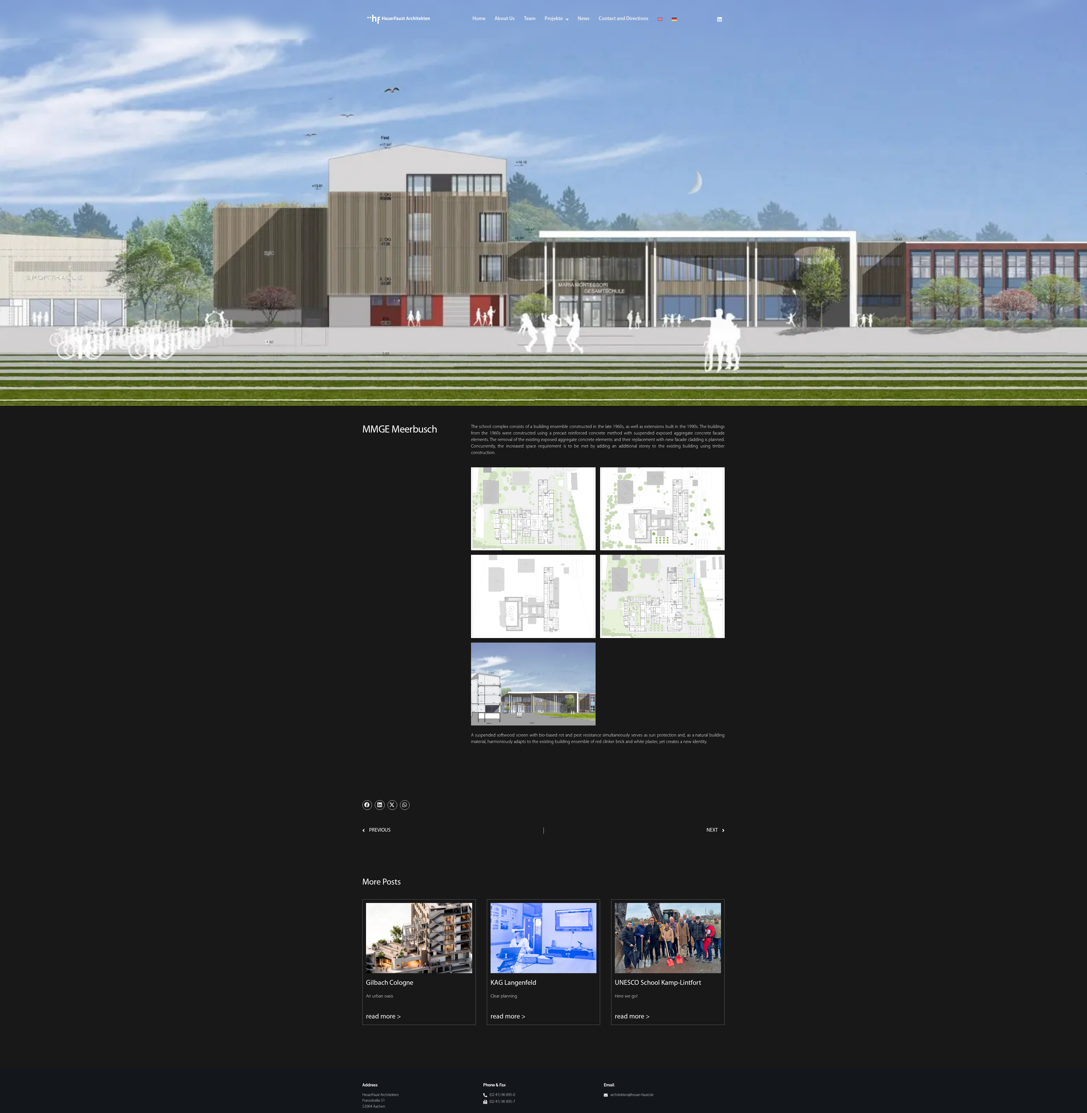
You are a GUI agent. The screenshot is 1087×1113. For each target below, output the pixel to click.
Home (478, 19)
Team (530, 19)
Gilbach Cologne (389, 983)
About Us (505, 19)
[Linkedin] (719, 19)
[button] (367, 805)
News (584, 19)
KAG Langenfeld (513, 983)
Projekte (554, 19)
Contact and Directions (624, 19)
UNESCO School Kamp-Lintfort (658, 983)
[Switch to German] (674, 19)
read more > (383, 1016)
